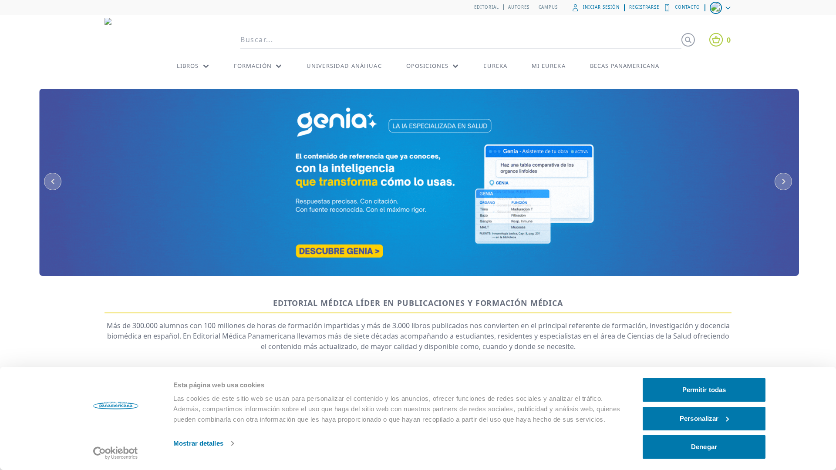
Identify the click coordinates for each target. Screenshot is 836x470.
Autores (518, 7)
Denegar (704, 446)
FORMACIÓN (253, 66)
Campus (548, 7)
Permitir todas (704, 389)
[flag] (721, 8)
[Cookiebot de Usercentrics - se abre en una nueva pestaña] (116, 453)
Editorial (486, 7)
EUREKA (495, 66)
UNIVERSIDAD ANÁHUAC (344, 66)
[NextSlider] (783, 181)
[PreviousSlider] (52, 181)
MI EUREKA (548, 66)
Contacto (687, 7)
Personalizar (699, 418)
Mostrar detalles (198, 443)
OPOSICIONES (427, 66)
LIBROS (188, 66)
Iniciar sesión (601, 7)
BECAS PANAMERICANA (625, 66)
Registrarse (644, 7)
